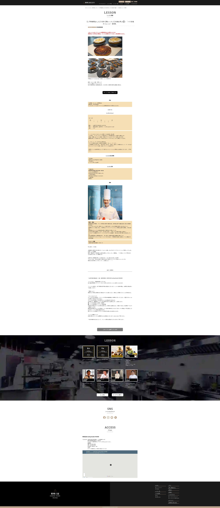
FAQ (157, 495)
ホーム (86, 7)
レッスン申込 (109, 3)
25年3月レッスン (95, 7)
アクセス (121, 3)
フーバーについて (102, 3)
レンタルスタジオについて (173, 496)
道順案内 (89, 442)
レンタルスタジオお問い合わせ (174, 498)
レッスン (89, 7)
